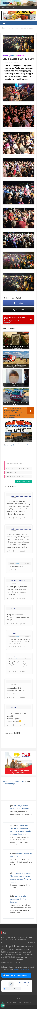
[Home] (6, 28)
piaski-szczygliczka (8, 445)
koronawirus (22, 939)
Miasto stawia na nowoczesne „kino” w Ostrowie (19, 899)
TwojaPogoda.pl (9, 784)
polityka (11, 950)
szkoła (30, 957)
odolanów (23, 943)
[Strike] (12, 469)
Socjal (17, 636)
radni (28, 954)
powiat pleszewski (16, 954)
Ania (17, 563)
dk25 (18, 937)
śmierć (14, 962)
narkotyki (17, 943)
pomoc (16, 949)
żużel (19, 962)
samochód (10, 956)
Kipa (17, 659)
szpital (3, 960)
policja (4, 949)
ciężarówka (10, 937)
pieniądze (31, 946)
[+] (28, 468)
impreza (8, 444)
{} (25, 468)
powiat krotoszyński (12, 952)
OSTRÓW (14, 56)
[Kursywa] (8, 469)
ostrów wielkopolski (25, 444)
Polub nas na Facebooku (13, 989)
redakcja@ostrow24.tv (22, 969)
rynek (2, 957)
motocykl (12, 943)
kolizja (14, 939)
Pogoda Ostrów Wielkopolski (13, 781)
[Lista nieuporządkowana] (17, 469)
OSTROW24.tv (24, 983)
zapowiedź (29, 960)
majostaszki (15, 444)
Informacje (7, 56)
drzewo (22, 937)
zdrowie (3, 962)
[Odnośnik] (23, 469)
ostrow (12, 62)
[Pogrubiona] (6, 469)
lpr (8, 943)
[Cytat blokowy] (19, 469)
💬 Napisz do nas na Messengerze (16, 975)
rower (32, 954)
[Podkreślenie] (10, 469)
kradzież (3, 943)
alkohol (3, 937)
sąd (7, 960)
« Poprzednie (9, 733)
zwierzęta (9, 962)
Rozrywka (21, 56)
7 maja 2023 (6, 62)
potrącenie (22, 949)
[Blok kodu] (21, 469)
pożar (24, 954)
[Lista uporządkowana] (15, 469)
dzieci (26, 937)
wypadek (20, 959)
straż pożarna (21, 957)
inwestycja (8, 939)
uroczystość (12, 960)
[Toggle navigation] (3, 23)
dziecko (31, 937)
